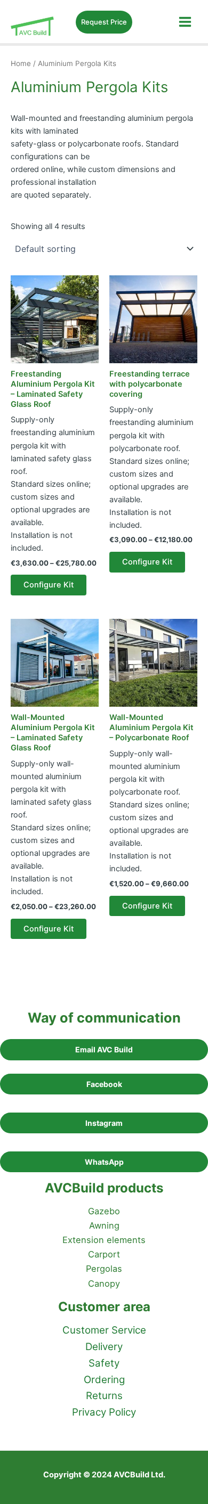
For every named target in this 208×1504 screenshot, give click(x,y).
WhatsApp (104, 1161)
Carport (104, 1254)
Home (21, 63)
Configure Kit (48, 585)
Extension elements (104, 1240)
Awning (104, 1225)
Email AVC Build (104, 1049)
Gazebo (104, 1211)
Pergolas (104, 1268)
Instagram (104, 1122)
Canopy (104, 1283)
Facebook (104, 1084)
